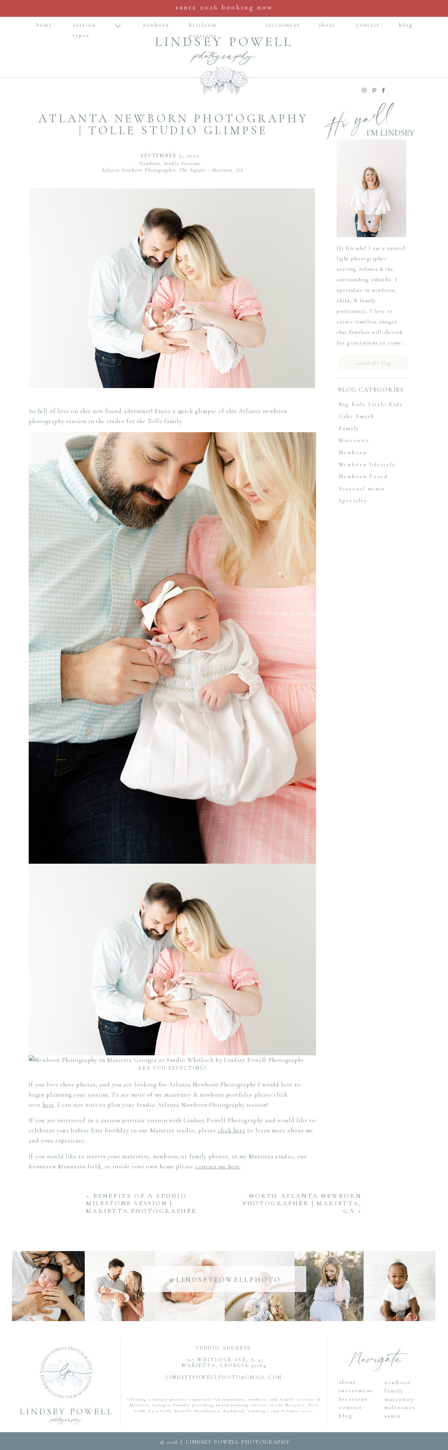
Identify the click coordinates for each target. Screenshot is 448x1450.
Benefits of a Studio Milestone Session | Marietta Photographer (141, 1203)
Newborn (149, 163)
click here (231, 1130)
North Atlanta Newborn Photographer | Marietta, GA (302, 1203)
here (48, 1105)
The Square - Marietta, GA (211, 170)
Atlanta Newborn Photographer (139, 170)
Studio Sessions (182, 163)
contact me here (217, 1166)
